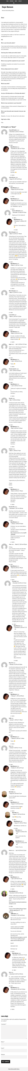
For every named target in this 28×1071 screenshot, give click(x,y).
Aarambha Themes (16, 1069)
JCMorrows (13, 913)
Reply (11, 145)
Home (7, 1)
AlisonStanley (12, 891)
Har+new (11, 791)
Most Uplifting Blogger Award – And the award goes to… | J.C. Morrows (17, 910)
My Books (11, 1)
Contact (20, 1)
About (16, 1)
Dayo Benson (7, 7)
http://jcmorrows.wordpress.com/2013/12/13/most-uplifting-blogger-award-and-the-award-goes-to (19, 939)
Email (2, 1048)
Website (3, 1054)
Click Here (15, 206)
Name (3, 1041)
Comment (3, 1024)
